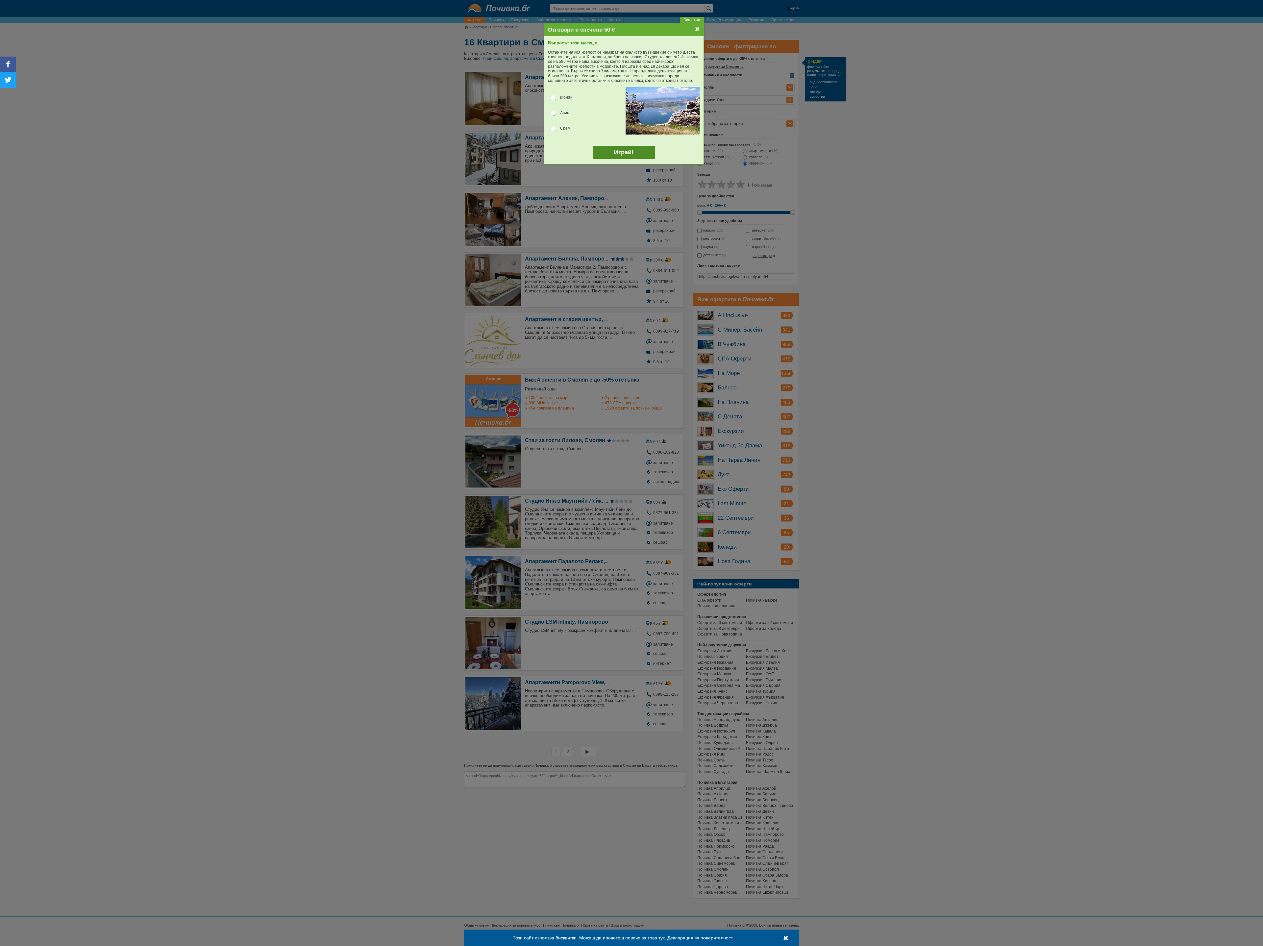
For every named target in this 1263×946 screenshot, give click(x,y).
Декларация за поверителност (699, 937)
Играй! (623, 152)
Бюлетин (691, 20)
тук (661, 937)
